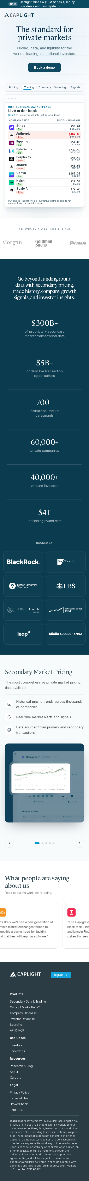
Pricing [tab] (13, 87)
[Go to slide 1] (37, 843)
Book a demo (44, 67)
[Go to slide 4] (50, 843)
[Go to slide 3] (46, 843)
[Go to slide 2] (42, 843)
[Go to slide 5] (53, 843)
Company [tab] (44, 87)
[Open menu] (83, 15)
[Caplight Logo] (19, 15)
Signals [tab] (75, 87)
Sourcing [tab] (60, 87)
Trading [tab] (29, 87)
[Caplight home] (25, 975)
